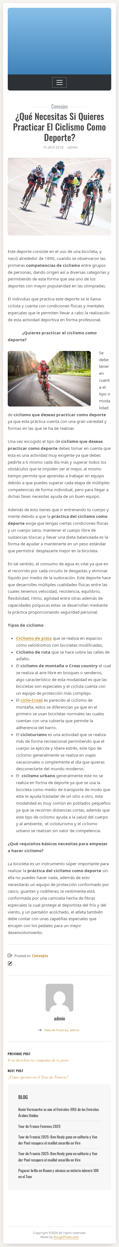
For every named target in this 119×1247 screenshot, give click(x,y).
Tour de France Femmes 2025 (39, 1126)
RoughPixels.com (66, 1237)
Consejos (40, 955)
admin (61, 1030)
